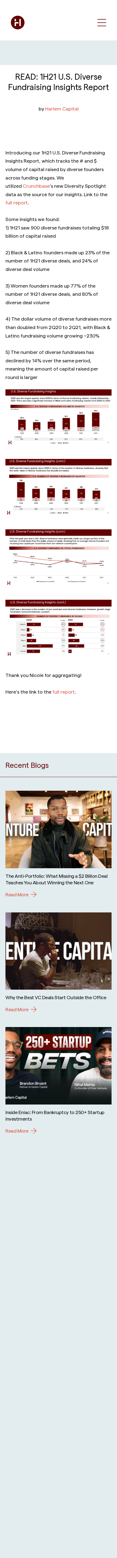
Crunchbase (36, 186)
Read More (17, 894)
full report (16, 202)
